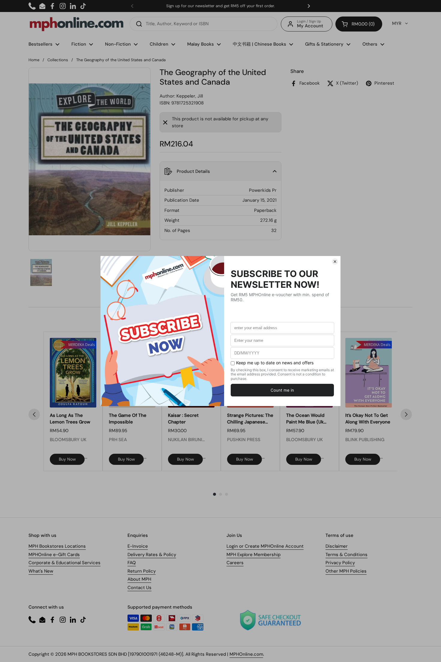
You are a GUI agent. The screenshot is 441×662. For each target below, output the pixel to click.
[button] (358, 24)
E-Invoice (138, 546)
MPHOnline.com (246, 654)
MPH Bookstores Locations (57, 546)
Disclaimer (337, 546)
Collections (57, 59)
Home (33, 59)
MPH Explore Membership (253, 555)
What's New (40, 571)
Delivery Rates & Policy (152, 555)
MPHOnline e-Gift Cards (54, 555)
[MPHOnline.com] (76, 24)
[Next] (406, 414)
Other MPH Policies (346, 571)
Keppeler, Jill (189, 96)
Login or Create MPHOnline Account (265, 546)
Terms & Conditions (347, 555)
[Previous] (34, 414)
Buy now (67, 459)
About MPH (139, 579)
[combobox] (204, 24)
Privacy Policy (340, 563)
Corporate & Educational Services (64, 563)
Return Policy (142, 571)
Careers (235, 563)
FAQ (132, 563)
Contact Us (140, 588)
